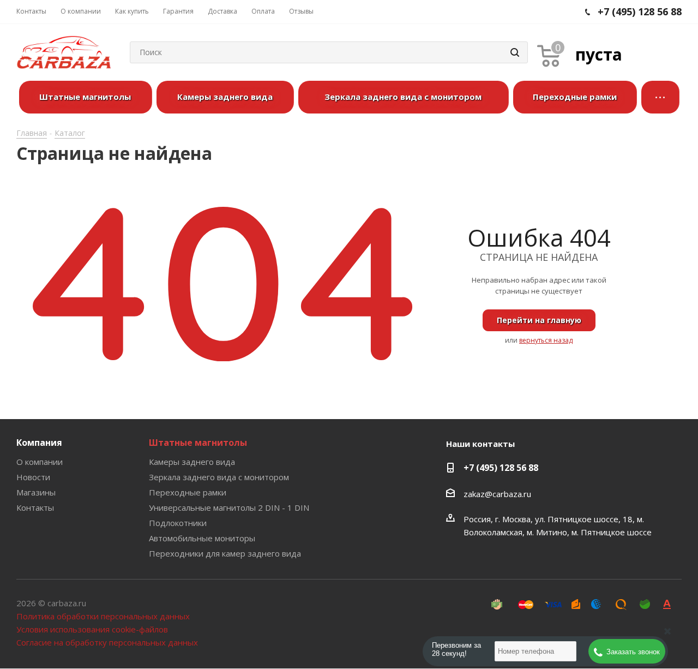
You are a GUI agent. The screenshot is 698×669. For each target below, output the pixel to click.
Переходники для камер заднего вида (225, 553)
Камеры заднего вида (192, 461)
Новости (33, 476)
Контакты (35, 507)
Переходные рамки (187, 492)
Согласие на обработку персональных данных (107, 642)
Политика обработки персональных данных (103, 616)
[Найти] (515, 52)
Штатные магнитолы (198, 443)
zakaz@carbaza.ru (497, 493)
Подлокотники (178, 522)
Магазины (36, 492)
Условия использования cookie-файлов (92, 629)
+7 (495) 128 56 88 (501, 468)
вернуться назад (546, 340)
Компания (39, 443)
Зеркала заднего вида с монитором (219, 476)
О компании (39, 461)
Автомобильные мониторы (202, 538)
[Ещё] (660, 97)
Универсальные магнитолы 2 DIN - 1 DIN (229, 507)
